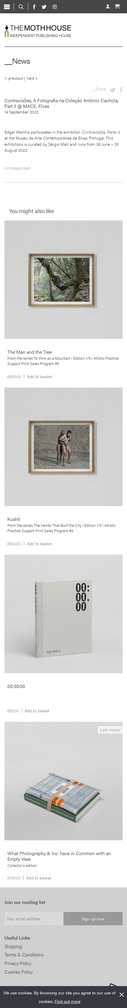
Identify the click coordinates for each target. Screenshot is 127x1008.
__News (17, 60)
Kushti (16, 405)
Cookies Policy (18, 971)
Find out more (67, 1001)
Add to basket (39, 376)
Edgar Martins (21, 579)
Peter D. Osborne (49, 579)
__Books (18, 562)
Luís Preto (18, 245)
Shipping (13, 946)
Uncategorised (17, 168)
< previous (13, 78)
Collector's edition (22, 865)
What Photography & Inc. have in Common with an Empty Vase (62, 742)
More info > (61, 270)
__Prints (17, 228)
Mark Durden (46, 752)
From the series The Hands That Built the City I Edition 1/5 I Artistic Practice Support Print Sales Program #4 (61, 528)
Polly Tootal (19, 412)
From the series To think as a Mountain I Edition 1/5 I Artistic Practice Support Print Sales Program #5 (63, 361)
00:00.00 (19, 572)
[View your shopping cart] (117, 5)
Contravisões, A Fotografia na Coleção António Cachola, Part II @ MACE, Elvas (61, 103)
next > (32, 78)
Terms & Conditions (23, 954)
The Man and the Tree (32, 238)
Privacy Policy (17, 963)
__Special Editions (26, 729)
